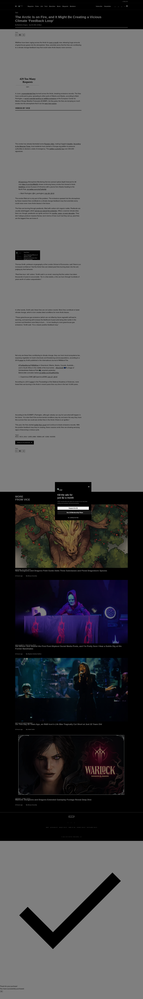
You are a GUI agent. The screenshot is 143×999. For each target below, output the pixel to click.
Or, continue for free (73, 517)
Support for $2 (73, 508)
